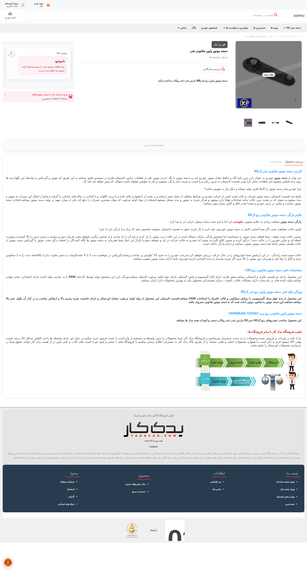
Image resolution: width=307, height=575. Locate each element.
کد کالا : (224, 57)
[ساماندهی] (132, 530)
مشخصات (276, 161)
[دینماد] (153, 530)
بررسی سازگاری (211, 68)
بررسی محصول (294, 161)
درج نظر (218, 44)
